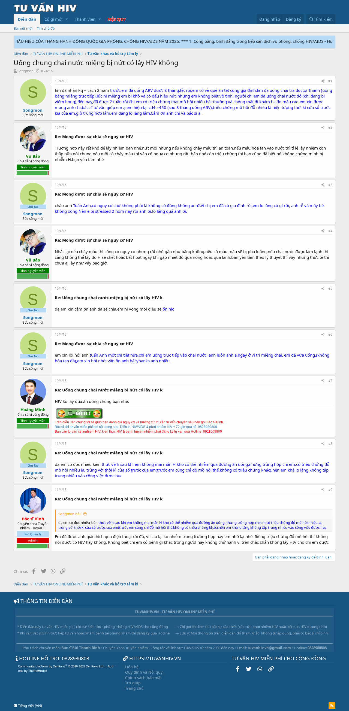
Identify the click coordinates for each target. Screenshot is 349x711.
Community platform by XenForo (61, 666)
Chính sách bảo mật (143, 677)
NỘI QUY (117, 19)
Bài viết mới (23, 28)
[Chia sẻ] (323, 81)
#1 (330, 81)
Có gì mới (53, 19)
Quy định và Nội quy (144, 672)
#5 (330, 288)
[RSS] (332, 705)
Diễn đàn (27, 19)
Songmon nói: (69, 513)
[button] (67, 19)
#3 (330, 185)
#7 (330, 380)
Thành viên (85, 19)
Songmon (25, 70)
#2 (330, 127)
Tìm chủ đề (46, 28)
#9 (330, 489)
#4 (330, 231)
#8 (330, 443)
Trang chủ (134, 688)
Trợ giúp (133, 682)
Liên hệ (132, 666)
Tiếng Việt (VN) (29, 705)
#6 (330, 334)
